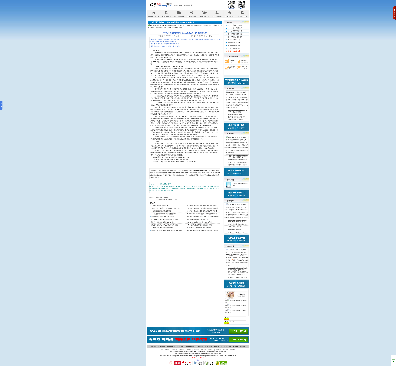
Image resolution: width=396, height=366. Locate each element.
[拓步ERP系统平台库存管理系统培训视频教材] (237, 145)
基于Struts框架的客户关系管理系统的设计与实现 (202, 230)
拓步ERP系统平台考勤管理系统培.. (237, 157)
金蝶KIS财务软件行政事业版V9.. (237, 117)
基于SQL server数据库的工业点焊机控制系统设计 (167, 230)
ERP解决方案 (161, 346)
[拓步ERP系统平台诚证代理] (198, 343)
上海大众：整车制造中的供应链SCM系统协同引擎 (203, 208)
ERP (168, 356)
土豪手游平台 (204, 353)
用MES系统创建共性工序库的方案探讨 (199, 228)
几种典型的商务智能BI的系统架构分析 (199, 219)
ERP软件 (178, 356)
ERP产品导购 (218, 346)
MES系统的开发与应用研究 (161, 197)
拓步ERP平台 (209, 351)
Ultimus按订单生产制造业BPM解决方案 (199, 222)
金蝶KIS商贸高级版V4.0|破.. (235, 114)
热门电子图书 (230, 180)
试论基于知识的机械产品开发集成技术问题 (164, 225)
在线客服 (394, 11)
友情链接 (196, 350)
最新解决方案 (230, 246)
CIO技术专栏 (199, 346)
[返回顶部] (393, 356)
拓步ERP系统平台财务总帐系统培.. (237, 162)
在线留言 (203, 350)
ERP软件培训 (230, 16)
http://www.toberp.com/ (182, 157)
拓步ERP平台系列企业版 (235, 227)
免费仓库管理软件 (211, 356)
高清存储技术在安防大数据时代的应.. (238, 269)
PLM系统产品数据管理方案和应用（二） (200, 225)
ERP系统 (172, 356)
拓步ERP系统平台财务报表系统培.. (237, 159)
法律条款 (181, 350)
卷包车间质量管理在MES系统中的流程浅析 (174, 159)
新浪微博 (225, 350)
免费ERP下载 (204, 16)
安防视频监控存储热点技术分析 (236, 274)
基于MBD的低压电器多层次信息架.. (237, 277)
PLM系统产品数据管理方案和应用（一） (164, 228)
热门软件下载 (230, 88)
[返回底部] (393, 364)
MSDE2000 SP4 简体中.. (235, 111)
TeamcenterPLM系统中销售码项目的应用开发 (165, 208)
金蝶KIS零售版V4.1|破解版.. (235, 119)
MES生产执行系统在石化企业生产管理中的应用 (202, 214)
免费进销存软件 (201, 356)
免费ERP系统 (185, 356)
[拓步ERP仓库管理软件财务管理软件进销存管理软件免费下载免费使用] (198, 334)
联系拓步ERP (242, 16)
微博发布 (218, 350)
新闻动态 (153, 346)
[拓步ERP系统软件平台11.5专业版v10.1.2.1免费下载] (237, 100)
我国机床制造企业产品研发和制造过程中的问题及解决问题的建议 (203, 205)
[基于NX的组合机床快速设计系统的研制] (237, 257)
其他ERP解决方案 (188, 22)
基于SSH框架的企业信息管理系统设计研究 (165, 199)
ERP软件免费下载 (231, 356)
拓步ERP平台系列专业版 (235, 229)
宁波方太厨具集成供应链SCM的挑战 (162, 222)
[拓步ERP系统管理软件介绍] (237, 211)
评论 (210, 36)
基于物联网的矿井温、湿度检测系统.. (238, 272)
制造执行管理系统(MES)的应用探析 (162, 216)
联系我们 (210, 350)
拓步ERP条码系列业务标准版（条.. (237, 224)
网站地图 (188, 350)
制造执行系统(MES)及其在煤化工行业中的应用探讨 (203, 216)
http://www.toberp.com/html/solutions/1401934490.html (178, 162)
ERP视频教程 (217, 16)
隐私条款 (174, 350)
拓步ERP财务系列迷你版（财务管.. (237, 221)
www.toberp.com (184, 36)
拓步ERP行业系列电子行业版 (236, 232)
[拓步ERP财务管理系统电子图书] (229, 185)
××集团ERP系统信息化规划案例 (161, 211)
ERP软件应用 (179, 16)
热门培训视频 (230, 133)
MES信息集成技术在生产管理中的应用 (163, 214)
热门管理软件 (230, 201)
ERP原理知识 (180, 346)
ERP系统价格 (191, 16)
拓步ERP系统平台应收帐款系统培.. (237, 165)
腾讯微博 (232, 350)
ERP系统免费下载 (221, 356)
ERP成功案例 (227, 346)
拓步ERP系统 (166, 16)
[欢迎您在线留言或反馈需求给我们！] (393, 360)
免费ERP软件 (192, 356)
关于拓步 (242, 346)
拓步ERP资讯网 (153, 16)
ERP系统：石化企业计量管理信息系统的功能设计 (202, 211)
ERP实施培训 (190, 346)
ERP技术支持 (208, 346)
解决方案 (176, 22)
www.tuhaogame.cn (194, 353)
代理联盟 (235, 346)
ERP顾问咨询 (171, 346)
